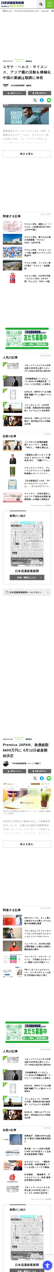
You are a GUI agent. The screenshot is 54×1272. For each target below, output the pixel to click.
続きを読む (27, 154)
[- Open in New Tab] (35, 100)
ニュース (45, 11)
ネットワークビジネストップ (26, 11)
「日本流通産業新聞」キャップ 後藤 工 (26, 763)
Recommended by (38, 505)
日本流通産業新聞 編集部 (21, 85)
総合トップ (7, 11)
